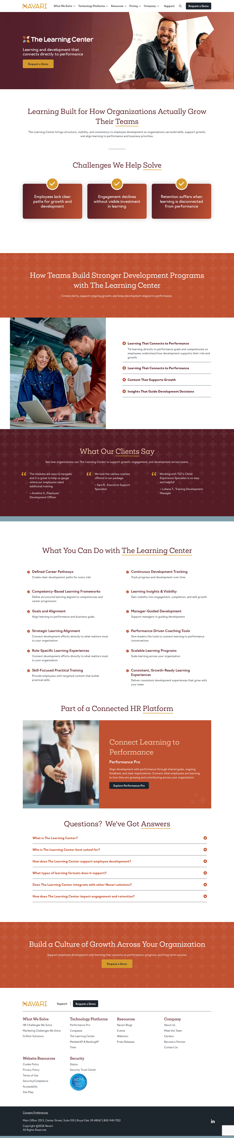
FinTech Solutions (33, 1036)
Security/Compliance (35, 1081)
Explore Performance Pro (129, 785)
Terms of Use (30, 1075)
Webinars (122, 1036)
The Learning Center (82, 1036)
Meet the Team (173, 1030)
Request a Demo (198, 6)
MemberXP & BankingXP (84, 1041)
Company (150, 6)
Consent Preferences (35, 1112)
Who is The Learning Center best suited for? (66, 849)
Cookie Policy (31, 1064)
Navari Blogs (124, 1025)
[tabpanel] (52, 487)
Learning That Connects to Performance (158, 343)
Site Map (28, 1092)
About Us (169, 1025)
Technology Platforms (91, 6)
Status (74, 1064)
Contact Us (171, 1047)
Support (169, 6)
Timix (73, 1047)
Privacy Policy (31, 1069)
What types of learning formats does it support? (70, 873)
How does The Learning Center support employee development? (82, 861)
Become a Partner (175, 1041)
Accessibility (30, 1086)
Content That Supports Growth (152, 379)
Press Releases (125, 1041)
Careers (169, 1036)
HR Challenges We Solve (37, 1025)
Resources (117, 6)
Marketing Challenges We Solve (42, 1030)
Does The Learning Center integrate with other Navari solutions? (82, 884)
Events (121, 1030)
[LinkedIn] (213, 1121)
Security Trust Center (83, 1069)
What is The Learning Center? (55, 838)
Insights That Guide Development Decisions (161, 391)
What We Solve (63, 6)
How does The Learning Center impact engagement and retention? (84, 896)
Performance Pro (80, 1025)
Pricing (133, 6)
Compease (76, 1030)
